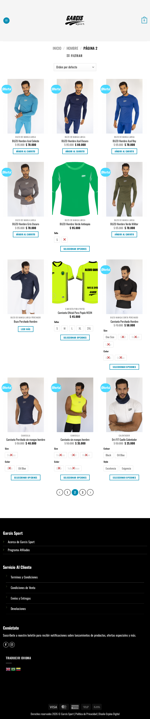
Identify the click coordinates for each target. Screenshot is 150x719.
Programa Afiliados (19, 549)
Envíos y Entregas (21, 598)
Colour (107, 448)
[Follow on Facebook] (6, 645)
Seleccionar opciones (75, 248)
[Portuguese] (13, 669)
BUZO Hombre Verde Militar (124, 224)
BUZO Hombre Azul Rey (124, 141)
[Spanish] (18, 669)
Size (105, 330)
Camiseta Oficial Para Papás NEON (75, 313)
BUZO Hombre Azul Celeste (25, 141)
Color (106, 351)
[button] (6, 20)
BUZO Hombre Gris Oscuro (25, 224)
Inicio (57, 48)
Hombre (72, 48)
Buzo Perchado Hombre (25, 321)
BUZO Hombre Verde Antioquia (75, 224)
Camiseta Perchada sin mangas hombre (25, 440)
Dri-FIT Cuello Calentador (124, 440)
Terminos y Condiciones (24, 577)
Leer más (25, 329)
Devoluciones (18, 608)
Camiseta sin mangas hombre (75, 440)
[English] (8, 669)
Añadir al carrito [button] (25, 151)
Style (106, 461)
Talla (56, 232)
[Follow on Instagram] (12, 645)
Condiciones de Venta (23, 587)
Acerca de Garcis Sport (21, 541)
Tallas (56, 321)
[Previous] (59, 492)
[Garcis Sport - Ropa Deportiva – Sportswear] (75, 20)
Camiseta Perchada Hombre (124, 321)
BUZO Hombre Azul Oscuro (75, 141)
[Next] (90, 492)
